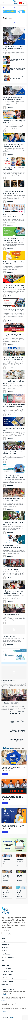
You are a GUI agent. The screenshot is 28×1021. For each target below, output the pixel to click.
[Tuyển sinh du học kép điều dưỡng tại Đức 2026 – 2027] (14, 208)
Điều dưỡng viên (6, 860)
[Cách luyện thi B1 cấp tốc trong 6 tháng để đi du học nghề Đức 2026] (14, 786)
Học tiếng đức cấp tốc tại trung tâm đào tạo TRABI (13, 453)
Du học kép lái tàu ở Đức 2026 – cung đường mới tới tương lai (13, 98)
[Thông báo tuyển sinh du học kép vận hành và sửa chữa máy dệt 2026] (14, 302)
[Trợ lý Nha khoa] (21, 887)
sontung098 (10, 368)
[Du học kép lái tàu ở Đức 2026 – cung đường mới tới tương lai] (14, 36)
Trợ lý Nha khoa (20, 891)
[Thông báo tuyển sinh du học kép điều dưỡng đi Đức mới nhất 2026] (14, 231)
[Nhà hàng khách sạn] (21, 855)
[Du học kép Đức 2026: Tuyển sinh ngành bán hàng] (6, 78)
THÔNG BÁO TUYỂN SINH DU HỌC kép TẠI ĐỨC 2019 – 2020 (13, 476)
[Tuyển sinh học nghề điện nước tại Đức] (14, 421)
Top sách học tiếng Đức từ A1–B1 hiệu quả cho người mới (13, 767)
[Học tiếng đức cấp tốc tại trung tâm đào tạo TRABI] (14, 445)
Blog (5, 43)
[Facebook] (2, 933)
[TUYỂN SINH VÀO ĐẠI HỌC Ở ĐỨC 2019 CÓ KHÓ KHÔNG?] (14, 492)
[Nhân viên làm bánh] (7, 887)
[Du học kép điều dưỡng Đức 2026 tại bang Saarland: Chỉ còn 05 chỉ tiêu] (14, 279)
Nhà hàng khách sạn (20, 860)
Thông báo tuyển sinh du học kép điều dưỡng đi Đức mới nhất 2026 (13, 239)
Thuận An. (11, 1017)
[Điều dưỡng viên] (7, 855)
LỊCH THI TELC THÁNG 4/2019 (13, 569)
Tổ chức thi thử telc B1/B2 (11, 615)
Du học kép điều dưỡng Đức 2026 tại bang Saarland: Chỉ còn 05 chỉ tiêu (13, 287)
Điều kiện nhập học (9, 636)
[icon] (3, 8)
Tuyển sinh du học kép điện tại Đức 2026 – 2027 (17, 60)
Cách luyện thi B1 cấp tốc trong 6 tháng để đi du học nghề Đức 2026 (12, 796)
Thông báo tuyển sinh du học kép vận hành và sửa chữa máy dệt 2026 (13, 311)
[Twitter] (9, 933)
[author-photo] (4, 107)
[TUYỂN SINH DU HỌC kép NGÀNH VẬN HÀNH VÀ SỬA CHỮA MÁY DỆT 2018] (14, 539)
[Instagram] (6, 933)
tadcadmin (10, 107)
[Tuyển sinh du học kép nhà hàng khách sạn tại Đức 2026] (14, 184)
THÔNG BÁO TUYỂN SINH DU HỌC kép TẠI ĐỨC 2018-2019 (17, 713)
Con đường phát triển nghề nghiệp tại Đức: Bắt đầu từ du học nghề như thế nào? (13, 1009)
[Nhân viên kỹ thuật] (21, 871)
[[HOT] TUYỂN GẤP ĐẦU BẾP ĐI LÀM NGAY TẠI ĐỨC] (14, 374)
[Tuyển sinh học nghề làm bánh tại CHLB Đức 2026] (14, 255)
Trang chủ (7, 7)
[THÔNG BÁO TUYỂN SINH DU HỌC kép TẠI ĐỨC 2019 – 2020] (14, 468)
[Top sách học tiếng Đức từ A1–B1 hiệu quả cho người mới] (14, 757)
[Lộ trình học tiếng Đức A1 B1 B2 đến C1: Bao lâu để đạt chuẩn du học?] (14, 815)
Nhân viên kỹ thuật (20, 876)
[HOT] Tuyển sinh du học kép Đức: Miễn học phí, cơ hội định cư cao (13, 335)
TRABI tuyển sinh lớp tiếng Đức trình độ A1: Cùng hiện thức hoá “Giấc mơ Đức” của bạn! (13, 359)
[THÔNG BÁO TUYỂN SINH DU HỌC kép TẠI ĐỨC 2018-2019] (14, 584)
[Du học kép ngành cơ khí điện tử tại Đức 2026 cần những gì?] (6, 69)
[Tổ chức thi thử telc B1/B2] (14, 608)
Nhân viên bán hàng (6, 876)
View (4, 774)
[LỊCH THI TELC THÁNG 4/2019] (14, 563)
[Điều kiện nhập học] (14, 629)
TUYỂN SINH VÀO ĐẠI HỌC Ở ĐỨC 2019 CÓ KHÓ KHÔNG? (13, 500)
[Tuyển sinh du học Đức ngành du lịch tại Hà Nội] (14, 515)
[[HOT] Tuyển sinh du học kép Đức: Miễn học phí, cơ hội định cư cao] (14, 327)
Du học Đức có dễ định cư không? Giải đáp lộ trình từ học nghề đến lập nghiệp (13, 992)
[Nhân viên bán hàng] (7, 871)
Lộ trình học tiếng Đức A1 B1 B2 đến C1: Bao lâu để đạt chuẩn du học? (13, 825)
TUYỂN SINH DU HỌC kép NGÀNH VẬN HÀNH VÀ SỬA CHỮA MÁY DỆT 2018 (12, 548)
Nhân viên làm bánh (6, 891)
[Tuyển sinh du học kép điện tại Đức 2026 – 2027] (6, 60)
